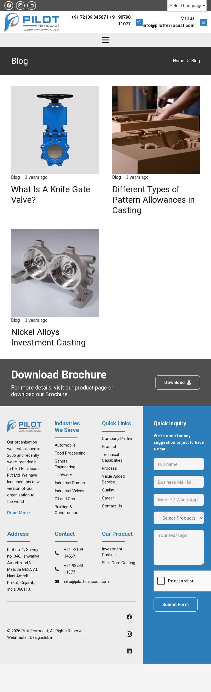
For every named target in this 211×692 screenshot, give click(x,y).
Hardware (63, 474)
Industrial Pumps (70, 482)
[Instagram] (20, 5)
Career (108, 498)
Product (109, 446)
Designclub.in (41, 637)
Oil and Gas (65, 498)
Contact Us (112, 506)
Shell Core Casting (118, 562)
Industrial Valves (69, 490)
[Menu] (105, 40)
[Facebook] (8, 5)
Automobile (65, 445)
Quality (108, 490)
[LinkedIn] (31, 5)
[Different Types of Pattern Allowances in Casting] (156, 89)
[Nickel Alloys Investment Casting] (55, 232)
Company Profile (117, 438)
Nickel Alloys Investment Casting (48, 337)
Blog (15, 177)
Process (109, 468)
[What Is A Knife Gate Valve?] (55, 89)
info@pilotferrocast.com (86, 581)
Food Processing (70, 453)
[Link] (31, 22)
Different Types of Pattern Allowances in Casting (153, 200)
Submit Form (175, 604)
